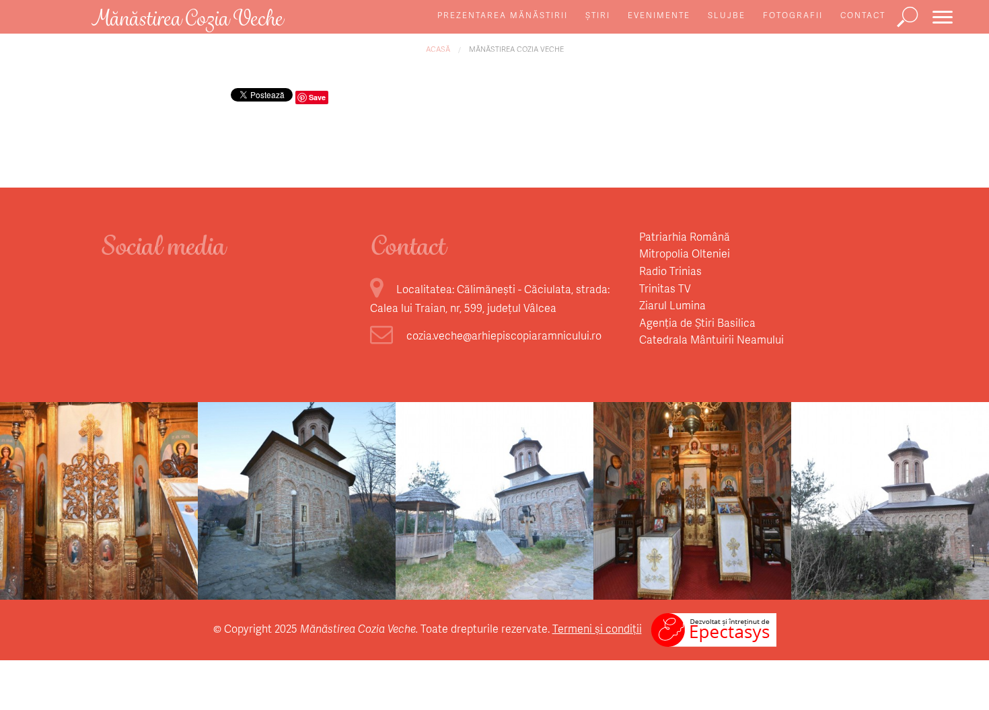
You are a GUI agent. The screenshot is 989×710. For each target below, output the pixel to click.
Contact (862, 15)
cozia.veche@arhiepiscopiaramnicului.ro (503, 335)
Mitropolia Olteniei (684, 253)
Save (317, 97)
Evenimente (659, 15)
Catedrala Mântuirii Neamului (711, 339)
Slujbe (726, 15)
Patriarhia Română (684, 236)
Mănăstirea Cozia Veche (516, 49)
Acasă (438, 49)
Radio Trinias (670, 270)
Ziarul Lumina (672, 305)
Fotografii (793, 15)
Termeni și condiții (597, 628)
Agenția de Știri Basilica (697, 322)
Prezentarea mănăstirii (502, 15)
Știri (597, 15)
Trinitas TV (665, 288)
